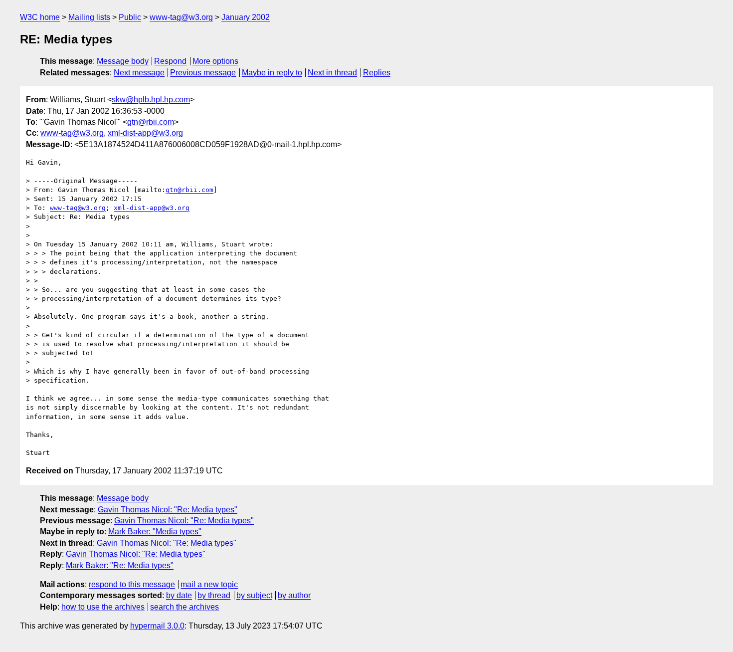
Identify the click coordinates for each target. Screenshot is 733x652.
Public (130, 17)
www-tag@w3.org (181, 17)
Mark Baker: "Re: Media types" (120, 565)
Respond (170, 61)
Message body (123, 61)
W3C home (40, 17)
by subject (254, 595)
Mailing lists (89, 17)
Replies (376, 72)
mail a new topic (209, 584)
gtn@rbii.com (150, 122)
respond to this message (132, 584)
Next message (139, 72)
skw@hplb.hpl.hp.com (151, 99)
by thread (213, 595)
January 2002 (245, 17)
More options (215, 61)
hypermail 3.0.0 (157, 626)
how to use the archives (103, 607)
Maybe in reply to (272, 72)
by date (179, 595)
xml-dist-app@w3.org (145, 133)
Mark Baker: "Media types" (154, 531)
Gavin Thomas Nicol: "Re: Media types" (167, 509)
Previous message (203, 72)
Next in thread (332, 72)
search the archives (184, 607)
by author (294, 595)
